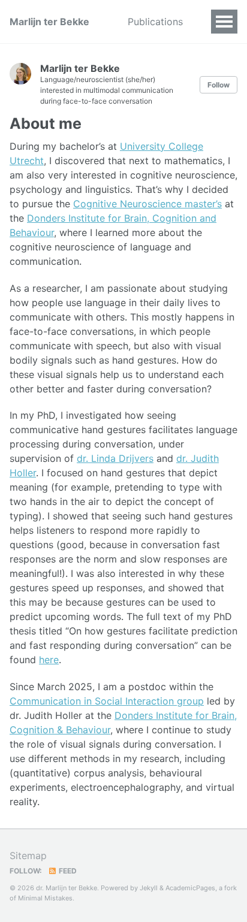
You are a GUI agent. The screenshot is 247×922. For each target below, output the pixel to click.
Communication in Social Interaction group (107, 701)
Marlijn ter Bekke (49, 22)
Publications (155, 22)
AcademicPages (190, 888)
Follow (218, 84)
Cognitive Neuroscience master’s (147, 204)
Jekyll (149, 888)
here (49, 660)
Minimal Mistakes (45, 898)
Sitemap (28, 855)
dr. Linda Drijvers (115, 458)
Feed (67, 870)
